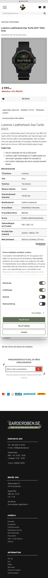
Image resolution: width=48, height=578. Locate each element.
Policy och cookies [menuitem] (14, 570)
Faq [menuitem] (9, 562)
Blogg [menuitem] (10, 564)
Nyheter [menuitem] (10, 542)
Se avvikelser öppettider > (18, 504)
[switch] (42, 290)
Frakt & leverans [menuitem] (13, 527)
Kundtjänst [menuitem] (12, 525)
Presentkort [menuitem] (12, 536)
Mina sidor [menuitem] (11, 567)
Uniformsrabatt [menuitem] (13, 573)
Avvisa (24, 332)
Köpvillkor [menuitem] (11, 522)
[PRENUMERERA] (41, 369)
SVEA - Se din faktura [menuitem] (15, 539)
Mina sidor (24, 1)
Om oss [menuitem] (10, 559)
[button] (5, 8)
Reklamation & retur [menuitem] (15, 530)
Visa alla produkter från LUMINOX (13, 118)
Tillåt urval (24, 326)
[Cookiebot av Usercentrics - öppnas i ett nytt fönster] (35, 244)
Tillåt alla (24, 319)
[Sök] (44, 13)
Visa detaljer (36, 313)
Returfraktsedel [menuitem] (13, 533)
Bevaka (26, 99)
